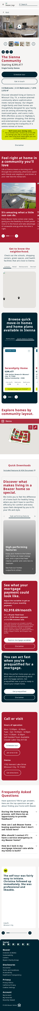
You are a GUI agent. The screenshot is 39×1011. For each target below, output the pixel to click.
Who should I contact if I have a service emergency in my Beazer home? (17, 837)
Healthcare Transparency (12, 975)
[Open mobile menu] (3, 4)
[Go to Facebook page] (4, 944)
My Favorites (7, 997)
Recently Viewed (9, 1000)
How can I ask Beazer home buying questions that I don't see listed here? (18, 827)
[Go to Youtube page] (23, 944)
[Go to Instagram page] (9, 944)
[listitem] (18, 369)
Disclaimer (19, 145)
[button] (18, 298)
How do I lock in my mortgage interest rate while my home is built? (18, 848)
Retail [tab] (14, 267)
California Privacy (9, 985)
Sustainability (8, 955)
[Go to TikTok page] (13, 944)
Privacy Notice (8, 983)
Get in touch (19, 81)
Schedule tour (19, 74)
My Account (7, 995)
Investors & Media (9, 953)
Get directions (12, 773)
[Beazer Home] (10, 4)
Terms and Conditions (11, 970)
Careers (5, 958)
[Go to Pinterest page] (28, 944)
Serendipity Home (16, 368)
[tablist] (19, 339)
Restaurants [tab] (23, 267)
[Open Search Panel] (20, 4)
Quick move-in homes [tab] (25, 339)
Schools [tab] (7, 267)
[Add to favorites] (29, 351)
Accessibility (7, 972)
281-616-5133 (12, 753)
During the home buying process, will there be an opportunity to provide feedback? (15, 815)
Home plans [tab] (10, 339)
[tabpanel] (19, 290)
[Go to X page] (18, 944)
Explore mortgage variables (19, 640)
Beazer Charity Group (11, 960)
